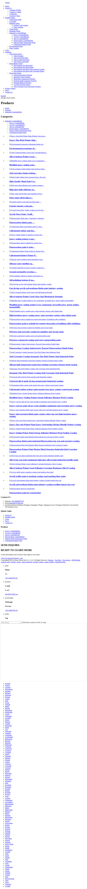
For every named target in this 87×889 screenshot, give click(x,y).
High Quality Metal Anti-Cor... (22, 181)
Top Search (66, 560)
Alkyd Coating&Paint (21, 39)
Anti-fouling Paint (15, 20)
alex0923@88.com (16, 503)
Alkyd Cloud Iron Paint (21, 60)
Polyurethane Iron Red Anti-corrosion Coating (29, 69)
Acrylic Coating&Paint (21, 37)
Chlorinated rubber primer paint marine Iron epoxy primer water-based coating (44, 389)
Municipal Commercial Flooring (24, 79)
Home (7, 6)
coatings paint (5, 562)
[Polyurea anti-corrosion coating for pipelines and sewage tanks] (31, 328)
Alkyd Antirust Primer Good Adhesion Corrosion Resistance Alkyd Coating (42, 468)
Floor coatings (18, 27)
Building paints (14, 23)
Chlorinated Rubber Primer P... (23, 255)
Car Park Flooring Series (22, 85)
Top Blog (58, 560)
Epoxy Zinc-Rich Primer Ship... (23, 140)
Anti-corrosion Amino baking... (23, 173)
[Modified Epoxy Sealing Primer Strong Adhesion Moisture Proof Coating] (34, 393)
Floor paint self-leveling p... (21, 198)
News (7, 90)
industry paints (16, 562)
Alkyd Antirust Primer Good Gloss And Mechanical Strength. (36, 296)
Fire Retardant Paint (16, 46)
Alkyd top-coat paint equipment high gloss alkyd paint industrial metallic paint (43, 460)
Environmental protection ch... (22, 148)
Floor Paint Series (15, 73)
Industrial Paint (60, 562)
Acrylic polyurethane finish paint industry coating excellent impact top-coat (42, 484)
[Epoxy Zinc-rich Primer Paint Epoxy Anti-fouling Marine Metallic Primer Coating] (37, 420)
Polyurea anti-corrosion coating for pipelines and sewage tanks (36, 332)
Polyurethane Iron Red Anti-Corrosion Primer (29, 71)
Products (8, 110)
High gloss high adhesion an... (22, 189)
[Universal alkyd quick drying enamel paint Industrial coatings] (30, 377)
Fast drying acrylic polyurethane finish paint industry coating (36, 288)
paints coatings (49, 562)
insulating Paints (14, 31)
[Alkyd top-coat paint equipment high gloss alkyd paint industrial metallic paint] (36, 456)
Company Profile (15, 10)
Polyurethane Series (16, 63)
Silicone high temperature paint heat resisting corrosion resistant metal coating (43, 365)
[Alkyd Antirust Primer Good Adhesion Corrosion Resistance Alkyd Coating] (35, 464)
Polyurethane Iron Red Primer (24, 67)
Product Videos (10, 88)
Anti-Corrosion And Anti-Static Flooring (27, 86)
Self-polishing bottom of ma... (22, 280)
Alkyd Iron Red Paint (21, 58)
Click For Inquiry (7, 558)
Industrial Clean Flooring (22, 77)
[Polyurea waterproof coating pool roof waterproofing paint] (29, 336)
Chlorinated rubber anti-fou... (22, 231)
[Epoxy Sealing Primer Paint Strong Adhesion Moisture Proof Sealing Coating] (36, 429)
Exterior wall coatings (21, 25)
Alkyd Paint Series (15, 54)
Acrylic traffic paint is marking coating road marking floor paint (37, 476)
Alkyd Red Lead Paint (21, 62)
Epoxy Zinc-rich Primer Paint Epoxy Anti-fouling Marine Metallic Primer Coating (45, 424)
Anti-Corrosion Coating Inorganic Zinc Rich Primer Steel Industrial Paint (41, 356)
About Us (8, 8)
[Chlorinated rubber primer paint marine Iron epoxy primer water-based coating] (36, 385)
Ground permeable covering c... (23, 272)
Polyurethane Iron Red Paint (23, 65)
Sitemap (50, 560)
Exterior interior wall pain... (21, 206)
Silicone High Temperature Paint (24, 42)
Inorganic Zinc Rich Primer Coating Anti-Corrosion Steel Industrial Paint (41, 373)
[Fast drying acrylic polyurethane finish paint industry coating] (30, 284)
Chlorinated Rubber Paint (22, 44)
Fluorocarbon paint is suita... (22, 247)
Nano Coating (14, 48)
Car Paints (12, 21)
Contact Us (9, 92)
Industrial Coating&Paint (17, 33)
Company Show (14, 16)
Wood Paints (13, 29)
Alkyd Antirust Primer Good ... (22, 157)
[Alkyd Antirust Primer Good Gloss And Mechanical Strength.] (30, 292)
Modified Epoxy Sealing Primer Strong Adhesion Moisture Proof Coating (41, 397)
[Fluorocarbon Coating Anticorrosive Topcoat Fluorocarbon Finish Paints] (34, 344)
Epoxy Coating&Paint (21, 35)
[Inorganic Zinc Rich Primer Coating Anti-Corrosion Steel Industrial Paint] (34, 369)
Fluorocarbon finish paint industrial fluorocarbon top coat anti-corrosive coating (44, 441)
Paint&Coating (10, 18)
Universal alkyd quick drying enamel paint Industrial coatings (36, 381)
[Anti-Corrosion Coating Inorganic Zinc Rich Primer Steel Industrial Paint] (34, 352)
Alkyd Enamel (18, 56)
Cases (7, 50)
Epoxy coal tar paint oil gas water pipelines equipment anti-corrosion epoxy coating (45, 406)
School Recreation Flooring (23, 75)
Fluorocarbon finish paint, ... (21, 222)
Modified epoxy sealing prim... (22, 165)
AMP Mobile (75, 560)
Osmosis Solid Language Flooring (25, 81)
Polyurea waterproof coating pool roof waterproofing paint (35, 340)
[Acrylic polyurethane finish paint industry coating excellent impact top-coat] (35, 480)
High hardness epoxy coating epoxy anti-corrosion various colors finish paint (42, 315)
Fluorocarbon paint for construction (25, 493)
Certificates (13, 14)
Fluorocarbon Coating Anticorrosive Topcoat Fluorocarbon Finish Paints (41, 348)
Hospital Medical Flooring (22, 83)
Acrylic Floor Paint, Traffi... (21, 214)
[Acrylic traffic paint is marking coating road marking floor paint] (31, 472)
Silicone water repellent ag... (21, 264)
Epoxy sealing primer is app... (22, 239)
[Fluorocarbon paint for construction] (22, 489)
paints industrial (27, 562)
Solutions (8, 52)
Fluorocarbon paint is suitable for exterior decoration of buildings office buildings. (45, 323)
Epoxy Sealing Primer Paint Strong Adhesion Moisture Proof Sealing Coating (43, 433)
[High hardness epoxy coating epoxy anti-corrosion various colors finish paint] (35, 311)
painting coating (38, 562)
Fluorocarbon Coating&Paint (23, 41)
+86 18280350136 (17, 501)
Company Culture (15, 12)
